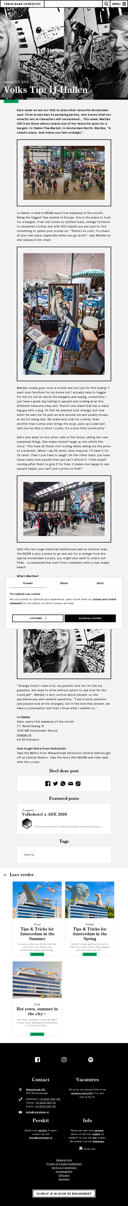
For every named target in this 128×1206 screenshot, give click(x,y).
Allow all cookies (90, 618)
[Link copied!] (79, 783)
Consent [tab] (28, 583)
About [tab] (100, 583)
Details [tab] (64, 583)
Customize (36, 618)
